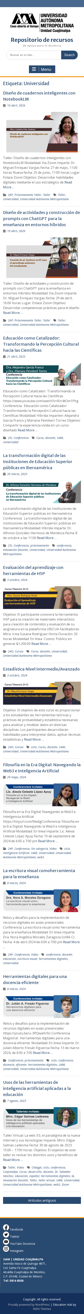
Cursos (19, 651)
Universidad (10, 199)
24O (10, 651)
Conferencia (21, 438)
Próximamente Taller (27, 195)
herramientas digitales (53, 959)
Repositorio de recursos (42, 40)
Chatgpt (37, 1167)
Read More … (13, 312)
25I (10, 438)
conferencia (64, 545)
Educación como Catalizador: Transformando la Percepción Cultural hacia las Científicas (41, 344)
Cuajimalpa (10, 1172)
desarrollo (35, 1172)
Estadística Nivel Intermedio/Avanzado (41, 669)
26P (10, 195)
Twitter (14, 1236)
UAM (60, 438)
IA (73, 1176)
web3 (40, 857)
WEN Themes (42, 1309)
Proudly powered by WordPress (29, 1304)
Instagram (16, 1251)
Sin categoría (39, 849)
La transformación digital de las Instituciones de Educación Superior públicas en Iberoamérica (37, 461)
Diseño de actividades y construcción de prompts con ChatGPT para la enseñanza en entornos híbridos (41, 218)
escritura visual (27, 959)
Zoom (65, 1184)
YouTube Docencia (22, 1244)
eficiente (21, 1065)
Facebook (16, 1229)
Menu (46, 69)
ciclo (34, 747)
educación (9, 959)
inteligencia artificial (16, 853)
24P (10, 849)
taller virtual (47, 1180)
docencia (8, 1065)
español (34, 1176)
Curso (40, 438)
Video (53, 849)
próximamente (39, 545)
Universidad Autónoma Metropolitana (44, 199)
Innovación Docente (15, 550)
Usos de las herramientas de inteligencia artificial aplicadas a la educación (37, 1088)
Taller (46, 195)
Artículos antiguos (42, 1200)
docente (50, 438)
